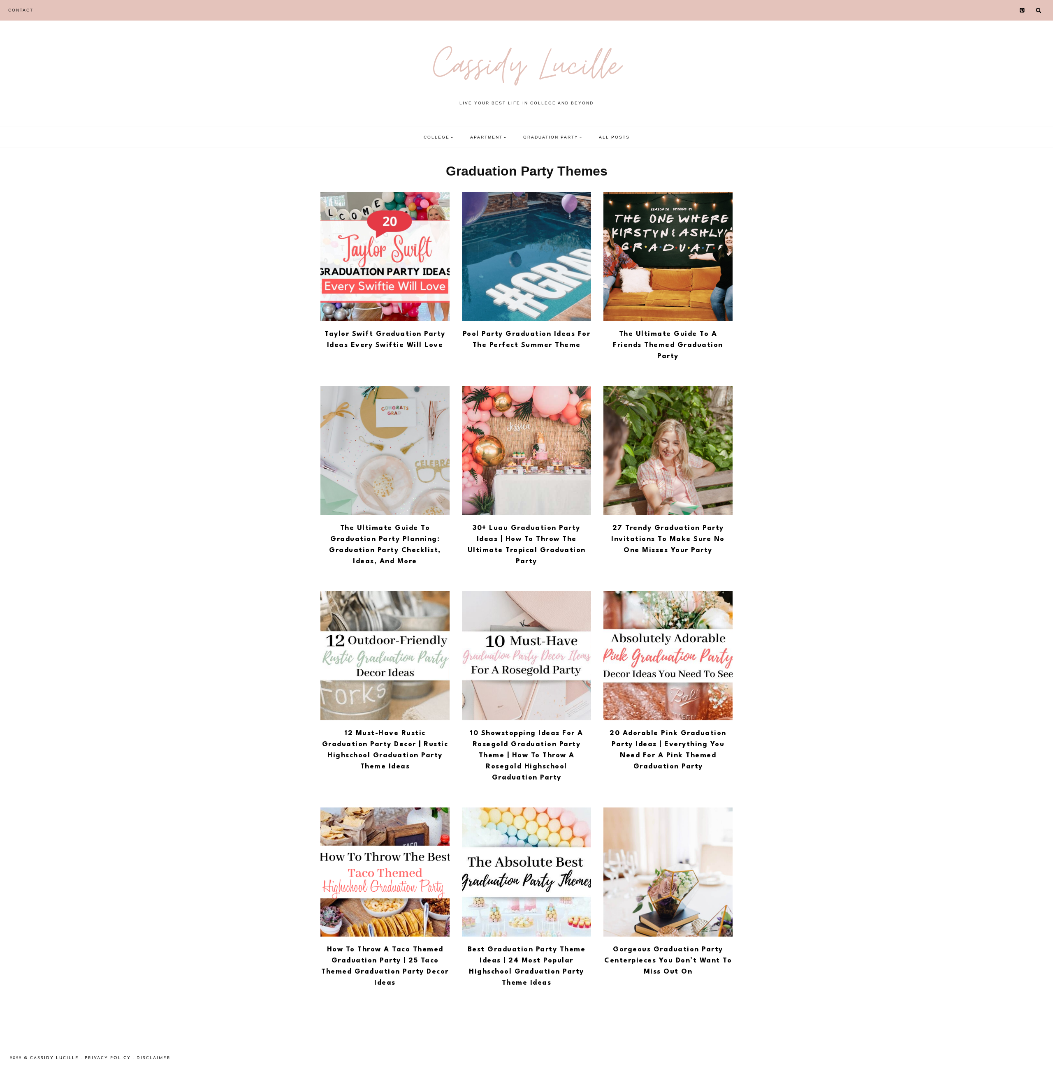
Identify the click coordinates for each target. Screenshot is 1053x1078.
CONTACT (20, 10)
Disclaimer (154, 1058)
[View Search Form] (1038, 10)
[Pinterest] (1022, 10)
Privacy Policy (108, 1058)
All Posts (614, 137)
